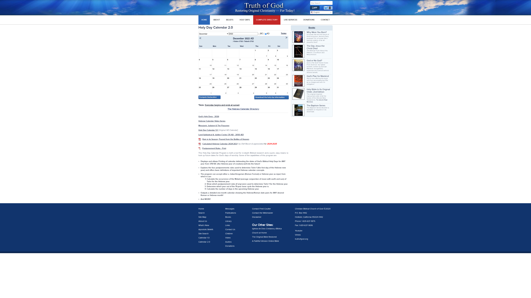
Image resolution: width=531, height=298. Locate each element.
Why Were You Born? (317, 32)
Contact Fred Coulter (261, 208)
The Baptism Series (316, 105)
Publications (230, 213)
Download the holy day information (270, 97)
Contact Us (230, 229)
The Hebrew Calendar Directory (243, 109)
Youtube (298, 230)
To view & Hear (321, 100)
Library (228, 221)
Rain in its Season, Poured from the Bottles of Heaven (225, 139)
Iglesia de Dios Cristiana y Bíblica (267, 228)
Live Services (290, 20)
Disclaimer (256, 217)
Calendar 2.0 (204, 242)
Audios (228, 242)
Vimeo (298, 235)
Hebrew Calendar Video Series (211, 121)
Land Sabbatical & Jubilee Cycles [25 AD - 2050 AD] (221, 135)
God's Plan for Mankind (318, 76)
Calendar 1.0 (203, 237)
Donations (308, 20)
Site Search (203, 233)
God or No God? (314, 60)
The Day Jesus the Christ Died (316, 47)
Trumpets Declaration (208, 97)
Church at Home (259, 233)
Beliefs (229, 20)
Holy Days (245, 20)
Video (228, 237)
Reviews (310, 102)
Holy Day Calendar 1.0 (208, 130)
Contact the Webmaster (262, 213)
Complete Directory (267, 20)
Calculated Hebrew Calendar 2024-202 (219, 144)
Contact (325, 20)
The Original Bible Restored (264, 237)
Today (284, 33)
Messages (229, 208)
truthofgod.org (301, 239)
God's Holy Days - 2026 (208, 116)
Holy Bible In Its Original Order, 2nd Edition (318, 90)
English (316, 12)
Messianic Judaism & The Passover (213, 125)
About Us (202, 221)
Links (227, 225)
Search (201, 213)
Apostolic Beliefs (205, 229)
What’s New (203, 225)
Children (229, 233)
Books (228, 217)
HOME (204, 20)
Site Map (202, 217)
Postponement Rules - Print (214, 148)
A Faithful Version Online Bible (265, 241)
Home (201, 208)
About (216, 20)
